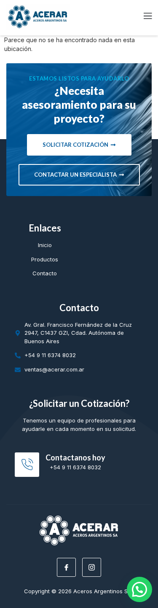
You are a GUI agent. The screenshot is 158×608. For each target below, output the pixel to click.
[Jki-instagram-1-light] (91, 567)
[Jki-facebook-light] (66, 567)
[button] (139, 589)
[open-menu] (143, 16)
